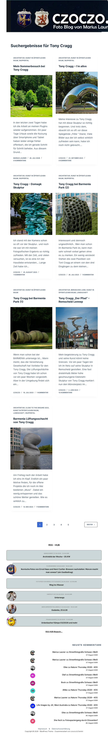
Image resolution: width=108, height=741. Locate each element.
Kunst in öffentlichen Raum (25, 410)
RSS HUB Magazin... (54, 632)
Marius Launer (59, 652)
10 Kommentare (65, 393)
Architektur (19, 58)
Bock (63, 682)
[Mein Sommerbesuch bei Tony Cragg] (31, 96)
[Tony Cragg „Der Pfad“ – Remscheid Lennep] (77, 328)
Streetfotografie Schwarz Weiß (83, 652)
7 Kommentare (42, 507)
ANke (65, 690)
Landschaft (82, 292)
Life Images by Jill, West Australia (52, 705)
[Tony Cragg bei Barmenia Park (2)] (77, 214)
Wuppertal (24, 60)
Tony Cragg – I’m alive (73, 66)
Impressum (42, 729)
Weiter (90, 524)
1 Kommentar (19, 275)
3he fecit (58, 720)
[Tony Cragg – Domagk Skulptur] (31, 214)
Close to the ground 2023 (37, 408)
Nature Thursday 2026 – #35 (84, 667)
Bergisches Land (78, 290)
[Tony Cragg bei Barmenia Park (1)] (31, 328)
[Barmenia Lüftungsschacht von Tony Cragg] (31, 449)
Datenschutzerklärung (61, 729)
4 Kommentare (19, 161)
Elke (66, 667)
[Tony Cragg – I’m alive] (77, 93)
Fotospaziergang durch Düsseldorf (81, 720)
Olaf (64, 675)
